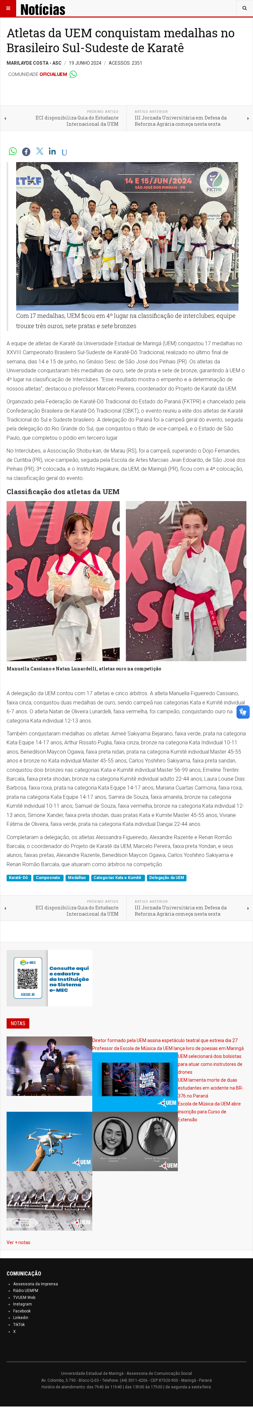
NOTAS (18, 1023)
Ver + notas (18, 1242)
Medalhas (77, 877)
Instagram (22, 1304)
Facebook (22, 1311)
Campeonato (48, 877)
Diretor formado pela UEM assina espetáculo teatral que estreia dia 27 (165, 1040)
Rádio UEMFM (25, 1290)
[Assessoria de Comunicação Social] (52, 8)
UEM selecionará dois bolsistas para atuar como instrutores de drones (210, 1064)
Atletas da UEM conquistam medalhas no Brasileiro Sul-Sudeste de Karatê (121, 40)
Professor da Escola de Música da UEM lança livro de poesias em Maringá (168, 1048)
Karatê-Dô (19, 877)
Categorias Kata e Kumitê (118, 877)
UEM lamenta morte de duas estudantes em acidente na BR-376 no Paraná (210, 1088)
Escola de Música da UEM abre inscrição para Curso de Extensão (209, 1111)
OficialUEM (53, 74)
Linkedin (20, 1317)
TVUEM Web (24, 1297)
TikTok (19, 1324)
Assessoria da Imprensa (35, 1284)
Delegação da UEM (166, 877)
